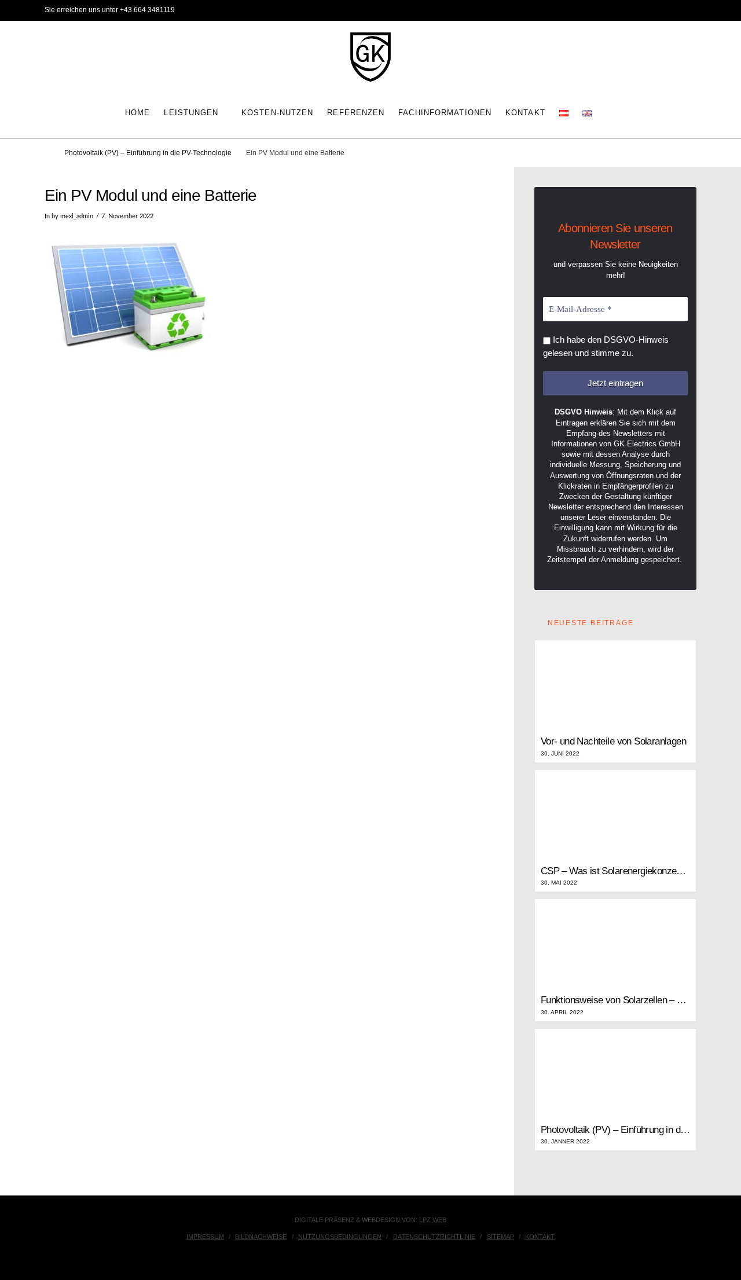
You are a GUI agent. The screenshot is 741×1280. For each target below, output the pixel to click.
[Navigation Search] (610, 112)
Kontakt (540, 1236)
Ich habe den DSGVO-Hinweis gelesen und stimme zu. (606, 346)
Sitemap (500, 1236)
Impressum (205, 1236)
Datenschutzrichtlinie (434, 1236)
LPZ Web (432, 1219)
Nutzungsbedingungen (339, 1236)
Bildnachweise (261, 1236)
